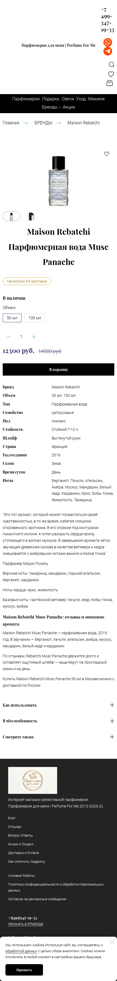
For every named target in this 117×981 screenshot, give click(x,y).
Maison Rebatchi (83, 122)
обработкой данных (21, 951)
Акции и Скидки (20, 844)
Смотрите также (18, 737)
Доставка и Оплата (23, 853)
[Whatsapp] (107, 42)
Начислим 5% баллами (27, 281)
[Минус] (9, 336)
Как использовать (20, 705)
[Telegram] (107, 51)
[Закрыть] (111, 941)
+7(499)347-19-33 (22, 917)
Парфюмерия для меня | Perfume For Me (58, 45)
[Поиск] (111, 64)
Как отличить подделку (26, 861)
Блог (12, 818)
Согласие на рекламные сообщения (37, 899)
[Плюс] (34, 336)
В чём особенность (20, 721)
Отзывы (14, 827)
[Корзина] (110, 83)
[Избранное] (111, 74)
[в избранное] (107, 154)
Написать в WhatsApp (25, 924)
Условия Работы (21, 876)
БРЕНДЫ (43, 122)
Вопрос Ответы (20, 835)
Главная (11, 122)
